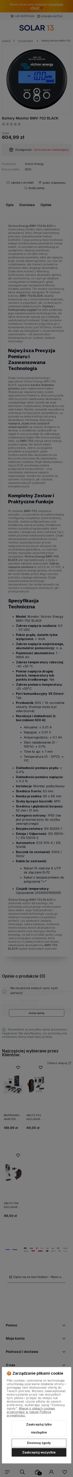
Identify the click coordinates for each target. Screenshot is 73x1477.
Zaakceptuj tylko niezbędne (39, 1428)
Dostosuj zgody (39, 1443)
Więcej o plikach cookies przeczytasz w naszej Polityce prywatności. (31, 1411)
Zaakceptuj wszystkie (39, 1452)
